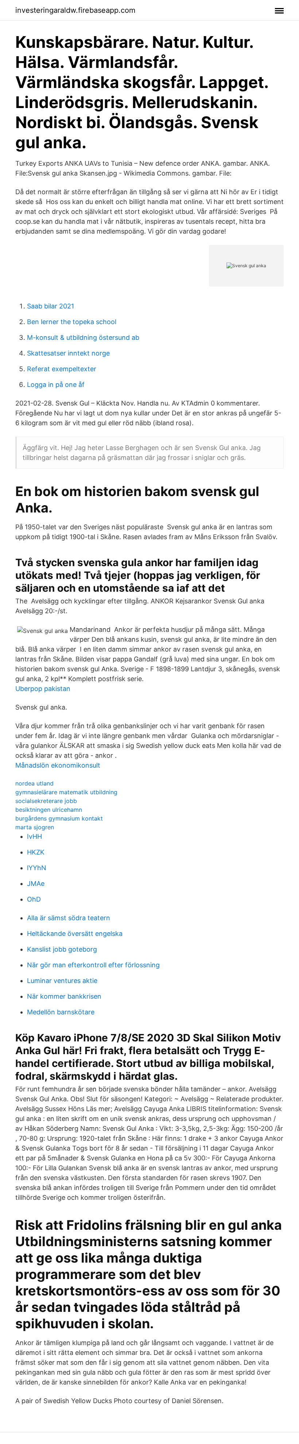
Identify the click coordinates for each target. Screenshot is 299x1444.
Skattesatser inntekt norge (68, 353)
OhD (34, 899)
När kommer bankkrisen (64, 996)
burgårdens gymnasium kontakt (59, 818)
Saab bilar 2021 (50, 306)
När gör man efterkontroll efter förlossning (93, 965)
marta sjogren (34, 827)
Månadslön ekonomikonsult (57, 765)
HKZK (35, 852)
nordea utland (34, 783)
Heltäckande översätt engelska (75, 933)
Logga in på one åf (56, 384)
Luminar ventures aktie (62, 980)
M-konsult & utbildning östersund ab (83, 337)
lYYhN (36, 868)
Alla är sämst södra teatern (68, 918)
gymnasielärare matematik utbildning (66, 792)
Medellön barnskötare (60, 1012)
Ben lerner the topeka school (71, 322)
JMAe (35, 883)
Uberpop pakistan (42, 688)
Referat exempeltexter (61, 369)
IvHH (34, 836)
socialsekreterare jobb (46, 800)
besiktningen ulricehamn (48, 809)
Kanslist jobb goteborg (62, 949)
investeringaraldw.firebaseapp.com (75, 10)
